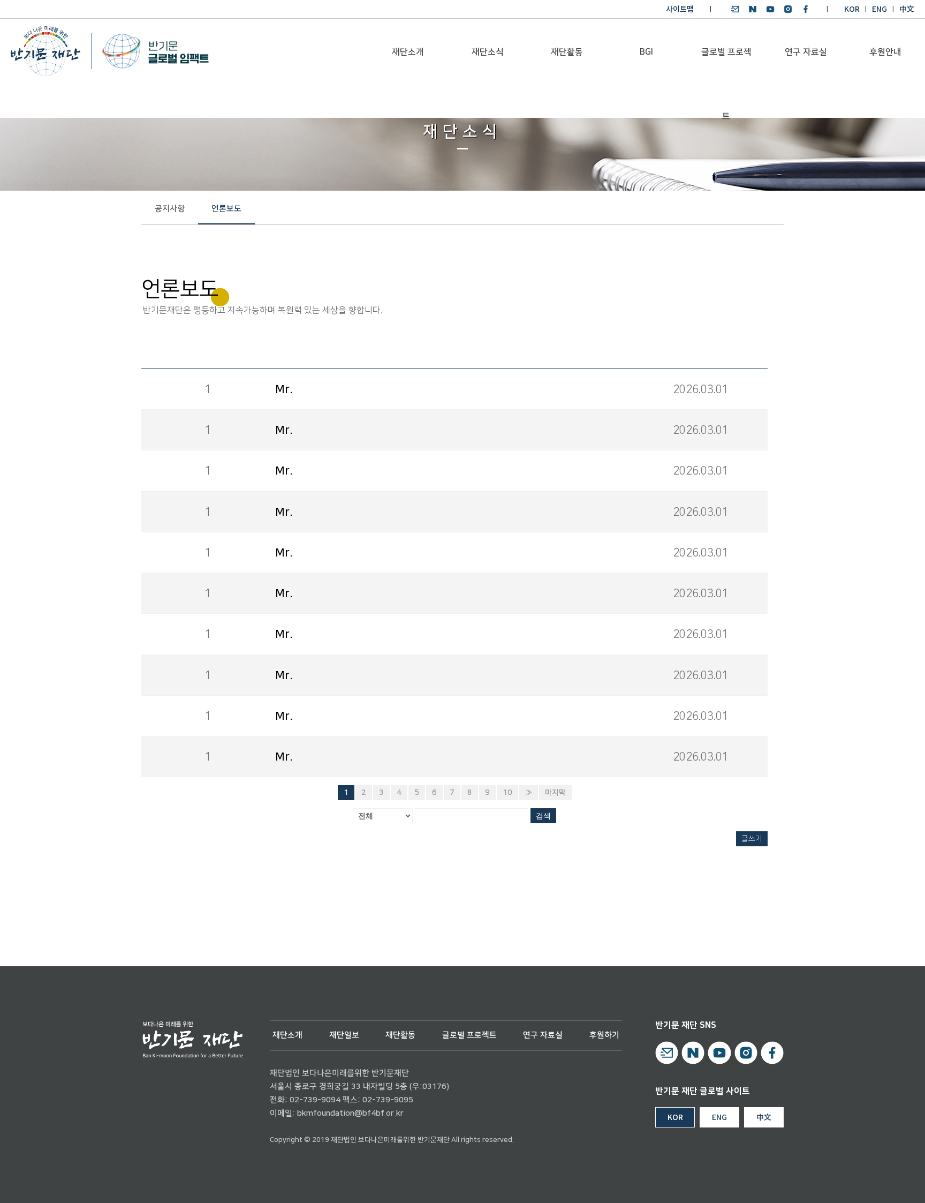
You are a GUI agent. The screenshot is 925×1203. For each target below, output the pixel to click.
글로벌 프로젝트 (726, 65)
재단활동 (567, 52)
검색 (543, 815)
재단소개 (408, 52)
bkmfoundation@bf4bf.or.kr (350, 1113)
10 (507, 792)
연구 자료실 (806, 52)
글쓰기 (751, 838)
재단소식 (488, 52)
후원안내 (885, 52)
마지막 (555, 792)
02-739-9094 (315, 1099)
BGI (646, 52)
